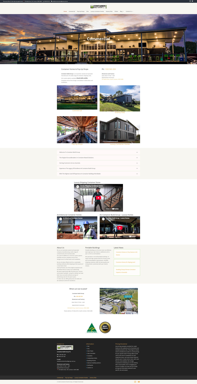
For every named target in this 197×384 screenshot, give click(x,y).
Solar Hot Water (91, 353)
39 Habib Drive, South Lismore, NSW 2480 (112, 79)
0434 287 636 (62, 356)
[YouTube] (192, 2)
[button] (98, 152)
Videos (116, 11)
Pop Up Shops (80, 11)
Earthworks (90, 365)
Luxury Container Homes (97, 11)
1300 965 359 (110, 69)
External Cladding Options (94, 363)
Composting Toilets (92, 358)
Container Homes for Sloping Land (125, 262)
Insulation (89, 355)
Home (65, 11)
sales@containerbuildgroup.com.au (66, 361)
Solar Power (90, 351)
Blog (121, 11)
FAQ (88, 346)
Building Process (91, 360)
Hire (87, 11)
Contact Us (129, 11)
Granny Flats (109, 11)
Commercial (72, 11)
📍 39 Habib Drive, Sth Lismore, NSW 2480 (68, 369)
